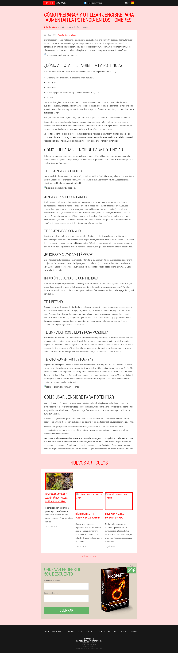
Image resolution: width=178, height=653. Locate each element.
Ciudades (101, 631)
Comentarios (57, 631)
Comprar (66, 610)
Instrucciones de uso (86, 631)
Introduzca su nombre (52, 581)
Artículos (112, 631)
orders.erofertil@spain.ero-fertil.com (89, 641)
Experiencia (70, 631)
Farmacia (45, 631)
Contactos (123, 631)
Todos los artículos (89, 556)
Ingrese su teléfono (51, 593)
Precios (133, 631)
